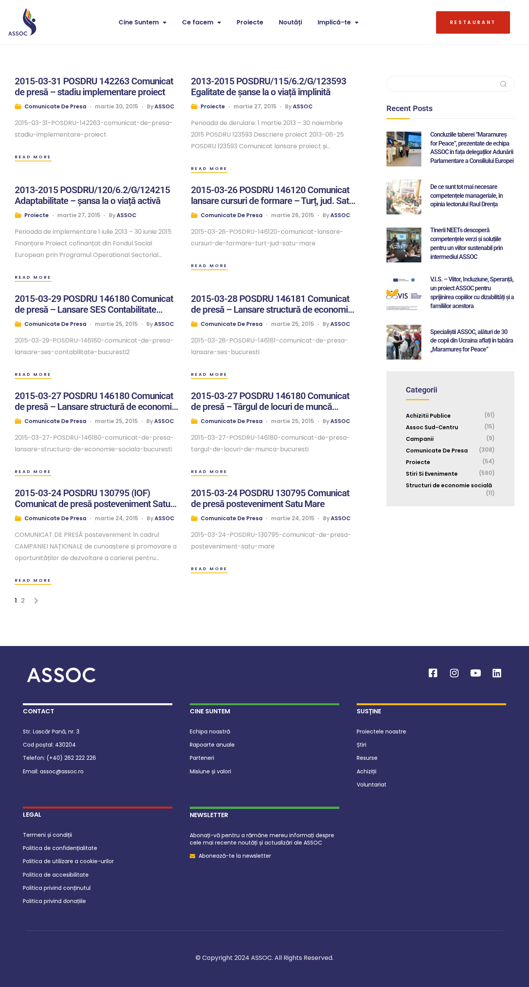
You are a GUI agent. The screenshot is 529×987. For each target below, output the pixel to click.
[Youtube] (475, 673)
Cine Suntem (139, 22)
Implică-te (334, 22)
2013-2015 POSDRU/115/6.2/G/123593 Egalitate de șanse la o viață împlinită (268, 87)
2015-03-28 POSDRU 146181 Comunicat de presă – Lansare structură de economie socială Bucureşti (271, 304)
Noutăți (290, 22)
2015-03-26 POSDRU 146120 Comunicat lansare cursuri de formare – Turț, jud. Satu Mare (272, 195)
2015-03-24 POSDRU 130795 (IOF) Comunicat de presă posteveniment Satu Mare (92, 498)
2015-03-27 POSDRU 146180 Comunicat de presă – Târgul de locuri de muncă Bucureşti (270, 401)
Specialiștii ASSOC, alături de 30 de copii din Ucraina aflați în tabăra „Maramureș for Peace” (471, 340)
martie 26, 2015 (292, 215)
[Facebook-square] (433, 673)
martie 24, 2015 (116, 518)
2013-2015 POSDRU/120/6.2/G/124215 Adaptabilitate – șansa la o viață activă (92, 195)
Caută (503, 84)
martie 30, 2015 (116, 106)
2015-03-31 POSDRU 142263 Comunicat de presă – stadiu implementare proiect (94, 87)
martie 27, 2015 (255, 106)
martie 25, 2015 (116, 324)
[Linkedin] (497, 673)
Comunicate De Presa (55, 106)
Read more (33, 157)
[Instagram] (454, 673)
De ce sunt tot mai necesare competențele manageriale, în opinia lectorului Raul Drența (466, 195)
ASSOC (164, 106)
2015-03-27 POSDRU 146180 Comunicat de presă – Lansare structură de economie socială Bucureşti (95, 401)
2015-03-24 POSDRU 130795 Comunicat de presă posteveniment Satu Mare (270, 498)
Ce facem (197, 22)
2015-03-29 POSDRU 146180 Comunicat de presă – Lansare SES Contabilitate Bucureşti (94, 304)
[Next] (36, 600)
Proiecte (250, 22)
